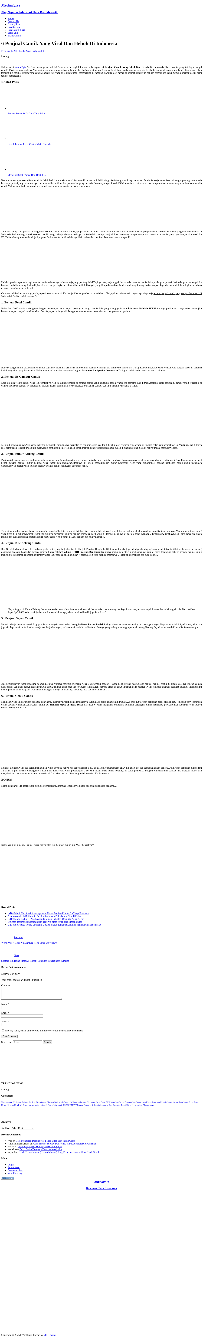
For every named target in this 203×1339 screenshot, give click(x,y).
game (93, 1102)
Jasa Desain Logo (16, 30)
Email (4, 1012)
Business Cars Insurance (101, 1188)
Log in (11, 1164)
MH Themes (50, 1335)
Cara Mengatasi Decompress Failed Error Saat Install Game (45, 1140)
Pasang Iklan (14, 24)
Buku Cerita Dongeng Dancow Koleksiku (41, 1149)
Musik (16, 1105)
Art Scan (32, 1102)
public (60, 1105)
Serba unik (13, 32)
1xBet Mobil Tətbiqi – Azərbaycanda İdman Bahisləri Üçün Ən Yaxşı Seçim (46, 919)
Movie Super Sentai (190, 1102)
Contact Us (13, 21)
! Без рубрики (6, 1102)
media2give (21, 67)
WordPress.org (15, 1173)
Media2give (25, 51)
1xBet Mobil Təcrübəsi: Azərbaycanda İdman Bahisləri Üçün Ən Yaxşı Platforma (48, 913)
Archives (5, 1128)
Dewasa (83, 1102)
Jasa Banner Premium (123, 1102)
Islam (113, 1102)
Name (4, 1004)
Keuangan (156, 1102)
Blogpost (50, 1102)
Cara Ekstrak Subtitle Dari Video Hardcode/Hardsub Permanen (64, 1143)
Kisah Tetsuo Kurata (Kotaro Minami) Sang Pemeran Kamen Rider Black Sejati (59, 1152)
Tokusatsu (116, 1105)
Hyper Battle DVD (103, 1102)
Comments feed (15, 1170)
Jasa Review (14, 27)
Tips (110, 1105)
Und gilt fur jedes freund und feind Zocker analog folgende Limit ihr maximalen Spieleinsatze (54, 924)
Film (88, 1102)
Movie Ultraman (7, 1105)
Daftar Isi (76, 1102)
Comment (6, 985)
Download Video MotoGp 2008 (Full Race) (40, 1146)
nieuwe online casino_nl (38, 1105)
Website (5, 1021)
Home (11, 18)
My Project (24, 1105)
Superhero (104, 1105)
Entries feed (14, 1167)
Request (80, 1105)
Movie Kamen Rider (175, 1102)
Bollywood (58, 1102)
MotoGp (163, 1102)
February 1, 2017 (10, 51)
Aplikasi (25, 1102)
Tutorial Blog (126, 1105)
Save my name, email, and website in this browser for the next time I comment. (43, 1030)
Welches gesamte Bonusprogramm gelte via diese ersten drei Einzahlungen (45, 921)
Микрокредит (148, 1105)
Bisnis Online (14, 35)
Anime (18, 1102)
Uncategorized (137, 1105)
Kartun (148, 1102)
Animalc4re (101, 1181)
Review (87, 1105)
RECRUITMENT (70, 1105)
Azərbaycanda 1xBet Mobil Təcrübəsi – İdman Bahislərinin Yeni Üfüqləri (45, 916)
